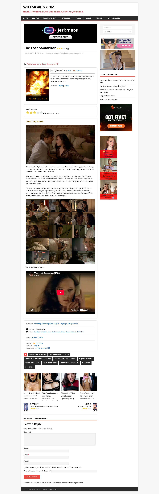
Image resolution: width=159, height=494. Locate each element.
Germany (78, 71)
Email (26, 455)
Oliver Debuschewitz (68, 332)
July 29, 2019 (29, 53)
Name (26, 448)
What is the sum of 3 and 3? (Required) (37, 471)
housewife (29, 367)
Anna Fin (80, 332)
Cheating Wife (56, 53)
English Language (67, 53)
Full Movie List (49, 18)
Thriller (40, 337)
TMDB (66, 86)
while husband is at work (59, 355)
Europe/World (78, 53)
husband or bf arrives (37, 355)
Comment (27, 432)
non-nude (86, 363)
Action (34, 337)
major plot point (85, 359)
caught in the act (50, 363)
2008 (69, 71)
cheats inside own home (69, 363)
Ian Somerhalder (40, 332)
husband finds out (32, 363)
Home (25, 18)
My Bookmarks (114, 18)
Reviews (35, 18)
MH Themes (53, 489)
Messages (99, 18)
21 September (40, 348)
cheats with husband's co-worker (38, 359)
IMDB (61, 86)
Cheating (48, 53)
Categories (66, 18)
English (36, 346)
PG (52, 71)
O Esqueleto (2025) (119, 86)
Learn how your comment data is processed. (67, 483)
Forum (78, 18)
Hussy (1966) (110, 96)
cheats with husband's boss (65, 359)
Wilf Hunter (40, 53)
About (88, 18)
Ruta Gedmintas (54, 332)
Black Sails (113, 99)
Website (26, 461)
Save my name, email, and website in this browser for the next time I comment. (54, 467)
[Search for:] (117, 27)
